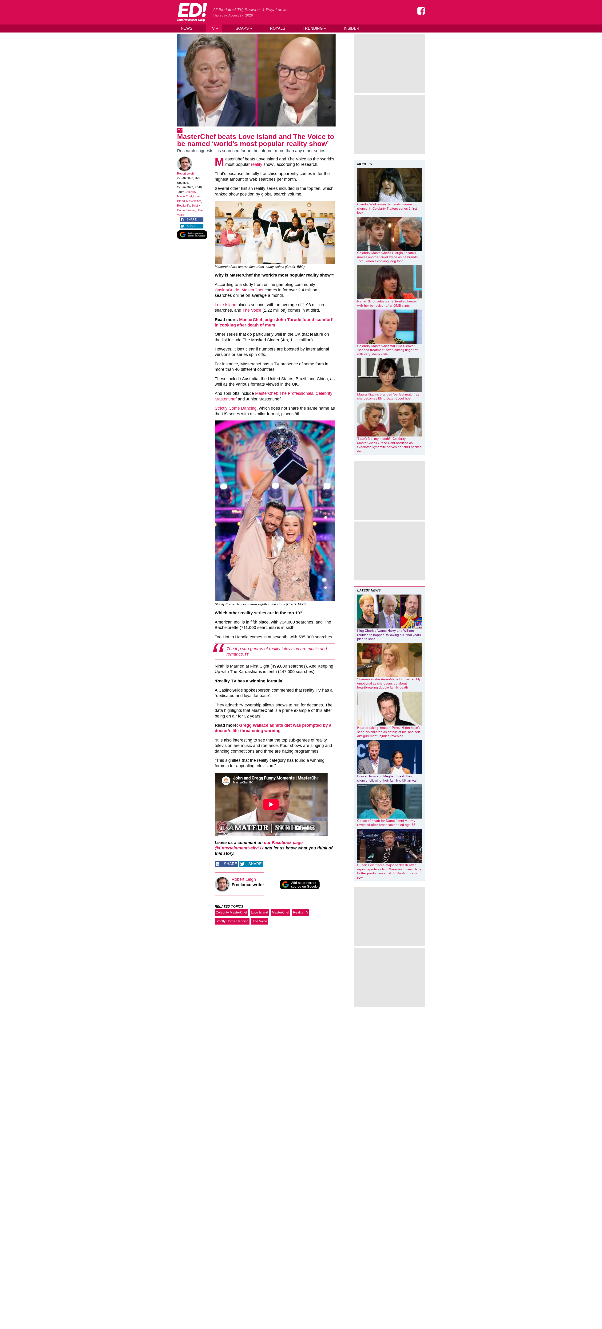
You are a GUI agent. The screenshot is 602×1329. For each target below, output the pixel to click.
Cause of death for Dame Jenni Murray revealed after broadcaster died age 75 (386, 823)
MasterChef (193, 201)
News (186, 28)
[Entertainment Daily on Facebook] (421, 10)
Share (192, 219)
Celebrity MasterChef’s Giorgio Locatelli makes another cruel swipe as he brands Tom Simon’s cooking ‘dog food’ (387, 257)
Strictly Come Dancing (236, 408)
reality (256, 164)
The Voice (251, 310)
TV (214, 28)
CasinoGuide (227, 290)
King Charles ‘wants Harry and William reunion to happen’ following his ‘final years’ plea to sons (389, 635)
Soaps (244, 28)
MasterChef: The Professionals (284, 393)
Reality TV (183, 205)
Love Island (225, 304)
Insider (351, 28)
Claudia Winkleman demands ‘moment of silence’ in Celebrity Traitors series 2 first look (387, 208)
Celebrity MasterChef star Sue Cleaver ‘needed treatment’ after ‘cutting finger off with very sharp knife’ (387, 350)
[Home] (192, 12)
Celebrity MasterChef (231, 912)
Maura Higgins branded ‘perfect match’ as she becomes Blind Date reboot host (388, 396)
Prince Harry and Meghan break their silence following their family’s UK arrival (386, 778)
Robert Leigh (185, 173)
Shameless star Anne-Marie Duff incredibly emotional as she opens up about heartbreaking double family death (388, 683)
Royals (277, 28)
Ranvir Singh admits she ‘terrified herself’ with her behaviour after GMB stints (387, 303)
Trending (314, 28)
